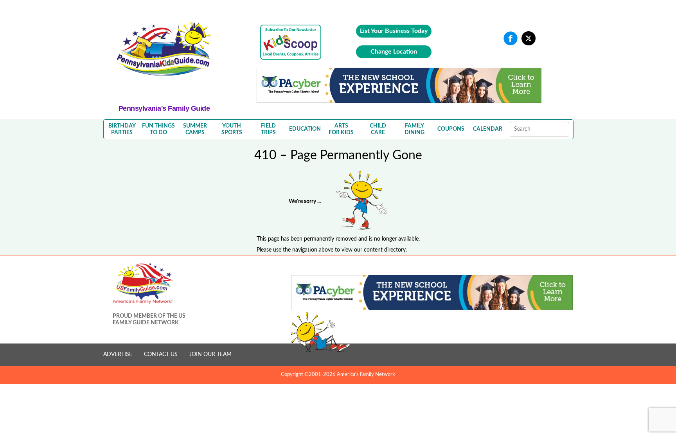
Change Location (393, 52)
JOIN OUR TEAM (210, 354)
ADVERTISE (117, 354)
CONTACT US (161, 354)
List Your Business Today (394, 31)
